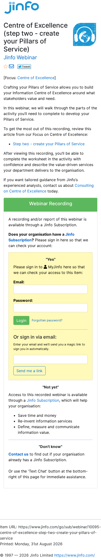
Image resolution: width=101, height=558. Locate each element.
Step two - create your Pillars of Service (49, 143)
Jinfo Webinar (20, 57)
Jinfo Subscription (43, 400)
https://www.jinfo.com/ (74, 555)
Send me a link (29, 370)
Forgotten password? (47, 320)
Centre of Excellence (35, 77)
